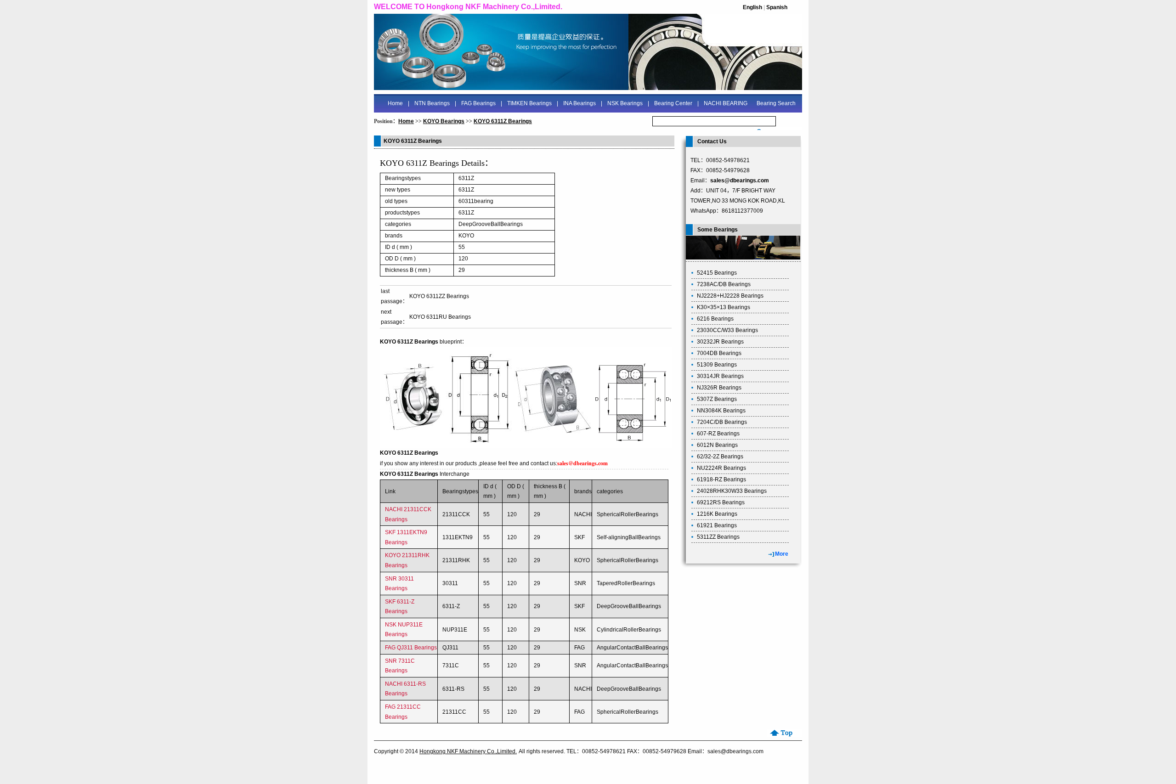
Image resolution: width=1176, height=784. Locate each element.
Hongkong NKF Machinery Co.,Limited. (468, 751)
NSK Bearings (625, 103)
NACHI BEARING (725, 103)
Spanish (776, 7)
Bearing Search (776, 103)
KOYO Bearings (443, 121)
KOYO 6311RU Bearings (440, 317)
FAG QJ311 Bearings (411, 647)
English (752, 7)
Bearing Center (673, 103)
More (781, 554)
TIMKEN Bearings (529, 103)
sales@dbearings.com (739, 180)
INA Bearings (579, 103)
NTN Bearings (432, 103)
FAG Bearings (478, 103)
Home (395, 103)
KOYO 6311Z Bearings (503, 121)
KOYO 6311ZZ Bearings (439, 296)
